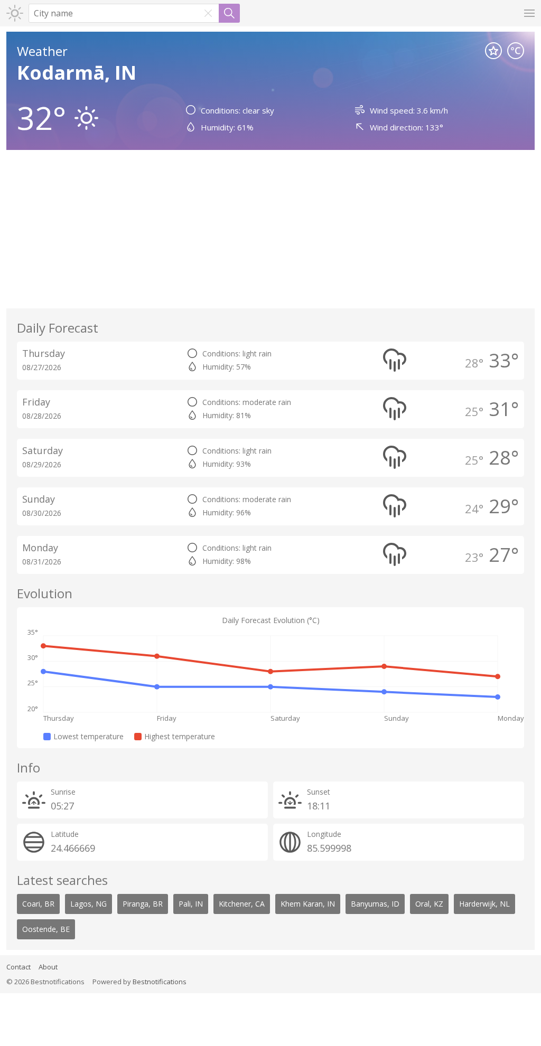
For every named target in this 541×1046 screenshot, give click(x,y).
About (48, 967)
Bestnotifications (159, 981)
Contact (18, 967)
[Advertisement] (270, 229)
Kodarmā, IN (76, 73)
